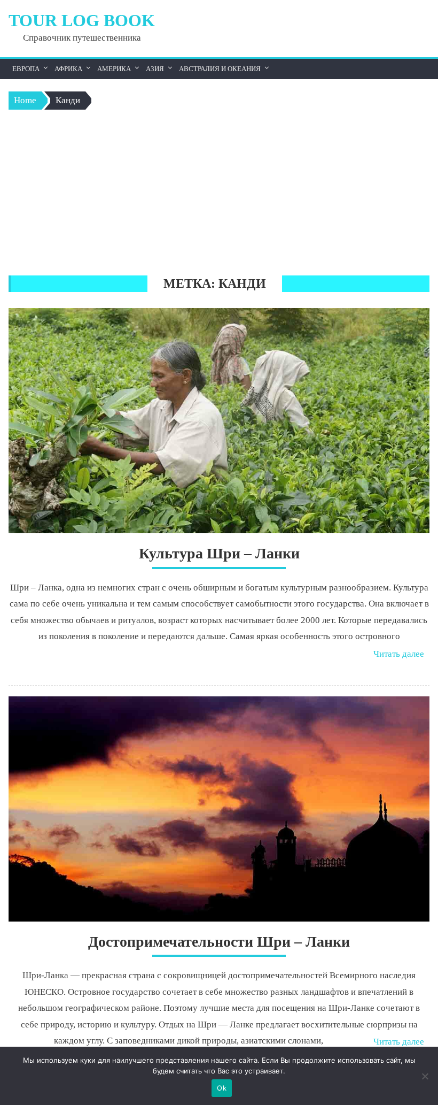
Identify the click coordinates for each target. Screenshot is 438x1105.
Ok (221, 1088)
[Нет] (424, 1076)
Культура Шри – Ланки (219, 553)
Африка (68, 69)
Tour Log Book (82, 20)
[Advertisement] (219, 195)
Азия (155, 69)
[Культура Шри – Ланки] (219, 420)
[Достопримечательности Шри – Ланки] (219, 809)
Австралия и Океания (220, 69)
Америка (114, 69)
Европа (26, 69)
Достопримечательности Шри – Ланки (219, 941)
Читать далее (398, 654)
